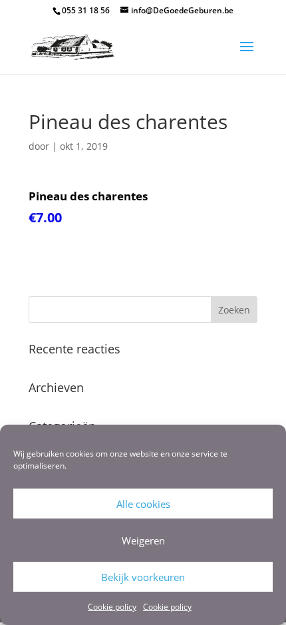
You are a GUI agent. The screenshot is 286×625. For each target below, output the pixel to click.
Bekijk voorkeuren (143, 577)
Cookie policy (112, 606)
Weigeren (143, 540)
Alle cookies (143, 504)
